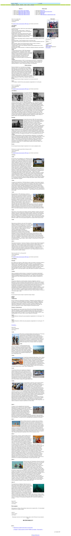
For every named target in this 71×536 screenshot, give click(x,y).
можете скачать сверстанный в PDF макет (21, 23)
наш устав (42, 13)
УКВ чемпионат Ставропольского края (47, 14)
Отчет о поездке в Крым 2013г (46, 11)
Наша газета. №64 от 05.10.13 (24, 14)
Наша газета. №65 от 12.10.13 (24, 13)
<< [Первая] (15, 529)
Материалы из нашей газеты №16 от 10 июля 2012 (23, 527)
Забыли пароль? (49, 45)
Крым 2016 (43, 10)
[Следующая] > (34, 529)
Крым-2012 (43, 12)
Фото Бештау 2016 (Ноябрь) (24, 10)
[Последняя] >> (40, 529)
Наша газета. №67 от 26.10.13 (24, 11)
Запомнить (49, 43)
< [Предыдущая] (21, 529)
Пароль (47, 41)
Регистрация (48, 47)
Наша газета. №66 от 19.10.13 (24, 12)
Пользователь (48, 39)
